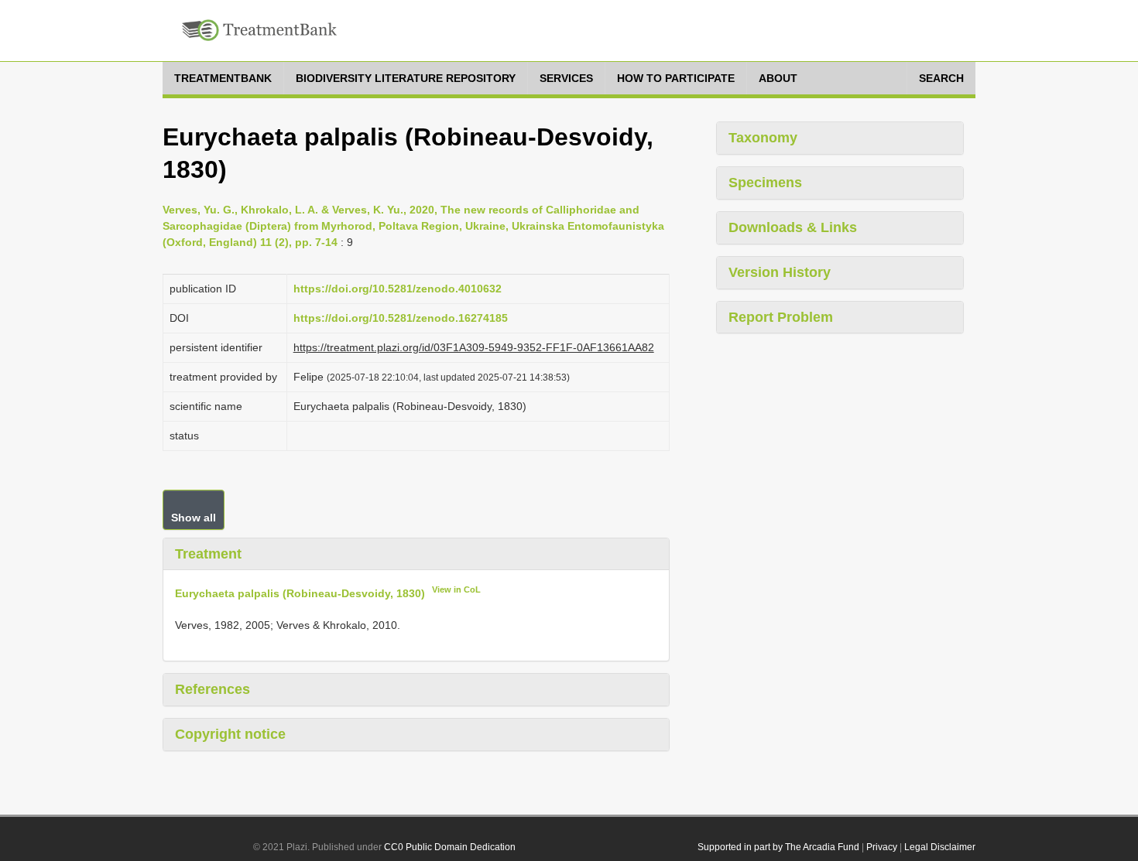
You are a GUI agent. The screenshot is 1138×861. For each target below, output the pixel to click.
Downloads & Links (792, 227)
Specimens (765, 182)
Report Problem (780, 317)
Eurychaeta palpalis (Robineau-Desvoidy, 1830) (300, 593)
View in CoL (456, 589)
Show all (193, 517)
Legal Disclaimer (939, 847)
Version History (779, 272)
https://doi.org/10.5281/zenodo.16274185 (400, 318)
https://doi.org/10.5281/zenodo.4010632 (397, 288)
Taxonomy (762, 137)
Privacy (881, 847)
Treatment (208, 554)
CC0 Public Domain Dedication (450, 847)
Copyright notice (230, 734)
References (212, 689)
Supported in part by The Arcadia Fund (778, 847)
